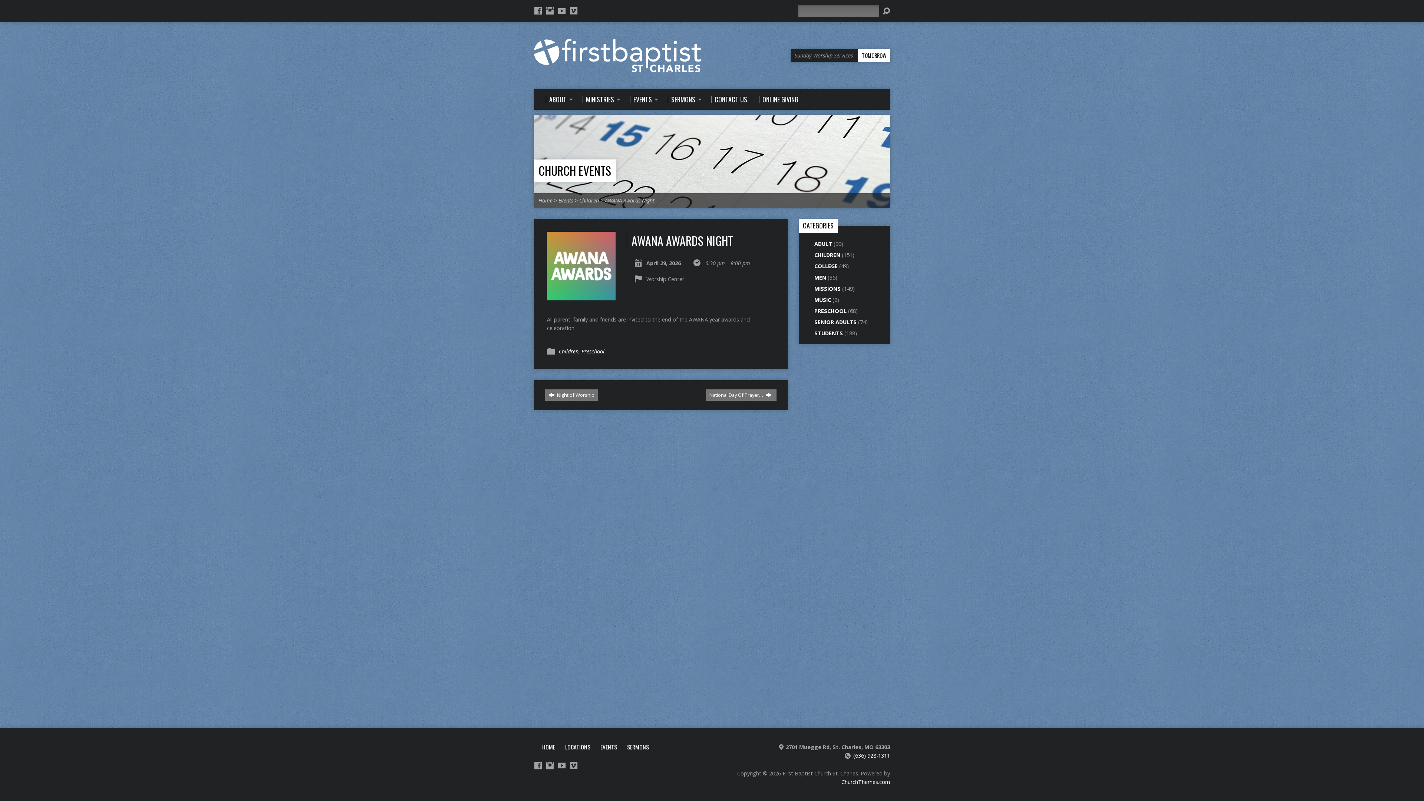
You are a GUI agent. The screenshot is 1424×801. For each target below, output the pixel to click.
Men (820, 277)
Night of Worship (575, 395)
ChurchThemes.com (865, 781)
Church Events (574, 170)
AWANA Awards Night (630, 200)
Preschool (592, 351)
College (826, 266)
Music (822, 299)
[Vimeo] (573, 10)
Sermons (638, 746)
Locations (577, 746)
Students (828, 333)
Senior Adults (835, 322)
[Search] (886, 11)
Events (565, 200)
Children (589, 200)
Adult (823, 243)
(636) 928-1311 (871, 755)
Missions (827, 288)
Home (545, 200)
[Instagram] (550, 10)
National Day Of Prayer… (736, 395)
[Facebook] (538, 10)
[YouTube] (562, 10)
